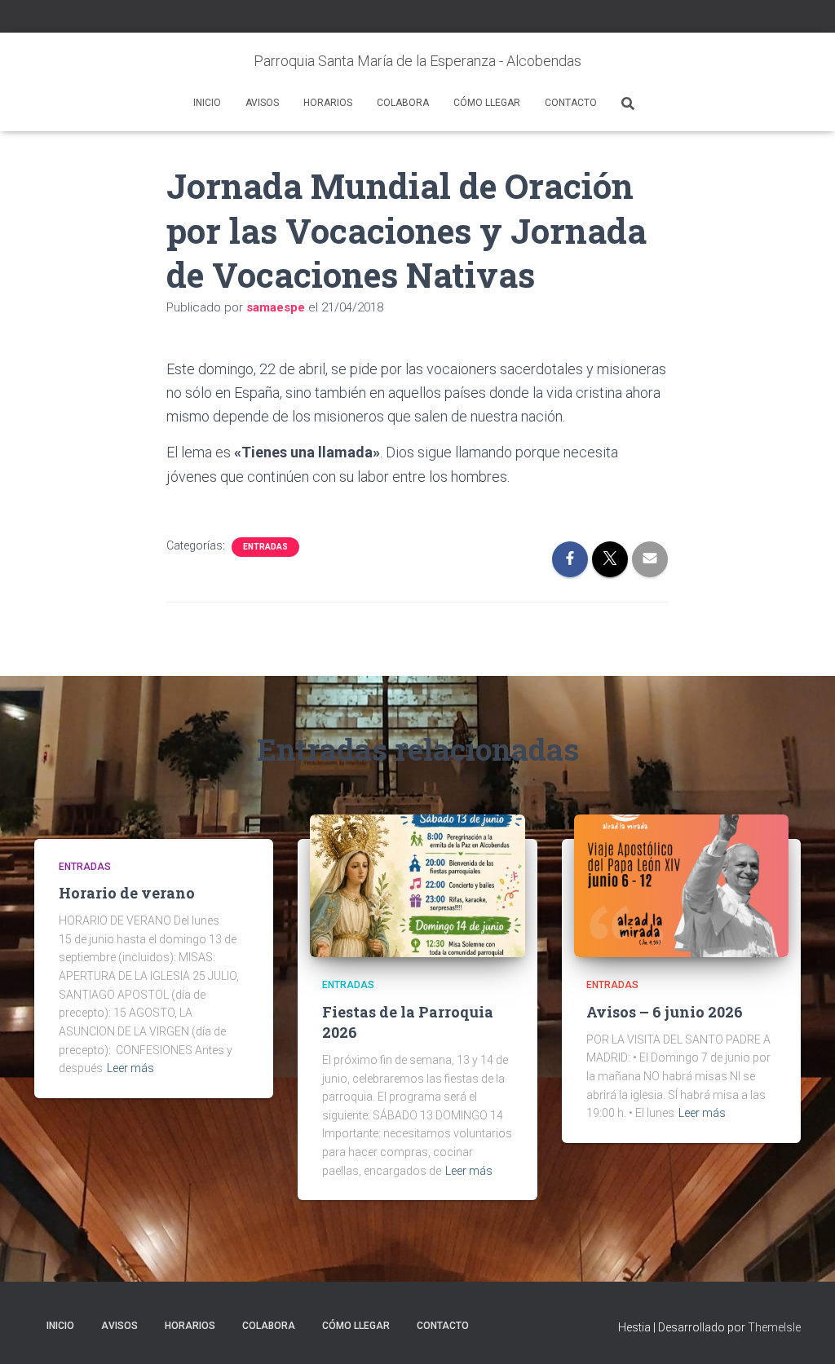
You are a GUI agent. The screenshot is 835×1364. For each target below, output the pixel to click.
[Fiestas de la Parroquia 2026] (417, 884)
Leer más (130, 1068)
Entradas (265, 546)
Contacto (571, 102)
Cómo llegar (486, 102)
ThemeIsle (774, 1327)
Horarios (327, 102)
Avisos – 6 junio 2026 (664, 1012)
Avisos (262, 102)
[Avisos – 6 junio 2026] (681, 884)
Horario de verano (127, 893)
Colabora (403, 102)
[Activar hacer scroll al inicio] (803, 1331)
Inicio (207, 102)
